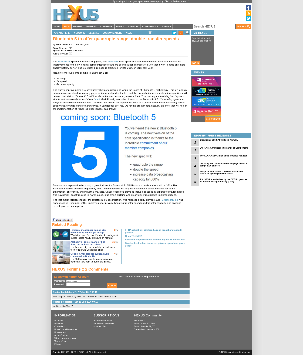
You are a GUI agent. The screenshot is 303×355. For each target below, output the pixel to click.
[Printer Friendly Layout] (187, 33)
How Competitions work (65, 329)
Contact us (59, 326)
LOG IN (195, 63)
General (94, 33)
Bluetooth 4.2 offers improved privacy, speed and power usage (155, 244)
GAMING (77, 26)
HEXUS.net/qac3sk (74, 50)
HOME (57, 26)
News (129, 33)
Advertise (58, 323)
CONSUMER (106, 26)
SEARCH (242, 26)
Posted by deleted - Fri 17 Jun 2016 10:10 (75, 292)
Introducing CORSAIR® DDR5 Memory (219, 140)
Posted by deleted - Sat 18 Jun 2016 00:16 (75, 302)
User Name (59, 281)
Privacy (57, 344)
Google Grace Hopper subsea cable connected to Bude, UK (89, 255)
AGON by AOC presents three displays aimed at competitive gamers (224, 165)
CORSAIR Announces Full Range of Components (224, 148)
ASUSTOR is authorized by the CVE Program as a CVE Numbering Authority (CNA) (223, 180)
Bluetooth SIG (65, 48)
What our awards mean (65, 338)
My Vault (64, 54)
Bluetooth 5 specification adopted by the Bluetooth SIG (155, 239)
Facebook (98, 323)
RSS (95, 320)
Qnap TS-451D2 (133, 236)
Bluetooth (64, 61)
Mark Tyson (62, 44)
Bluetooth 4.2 (170, 199)
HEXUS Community (148, 315)
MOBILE (120, 26)
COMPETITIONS (150, 26)
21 (113, 242)
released (113, 61)
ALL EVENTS (213, 119)
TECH (67, 26)
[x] (189, 1)
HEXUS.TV (133, 26)
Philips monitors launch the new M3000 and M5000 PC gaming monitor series (221, 172)
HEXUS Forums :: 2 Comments (80, 269)
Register (148, 276)
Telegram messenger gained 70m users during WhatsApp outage (88, 231)
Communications (112, 33)
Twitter (109, 320)
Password (59, 284)
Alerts (102, 320)
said (97, 99)
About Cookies (61, 335)
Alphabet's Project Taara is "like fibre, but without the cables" (87, 243)
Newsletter (110, 323)
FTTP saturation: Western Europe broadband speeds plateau (153, 231)
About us (58, 320)
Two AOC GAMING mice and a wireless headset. (223, 156)
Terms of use (60, 341)
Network (79, 33)
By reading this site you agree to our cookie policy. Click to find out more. (150, 1)
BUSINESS (91, 26)
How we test (60, 332)
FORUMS (166, 26)
